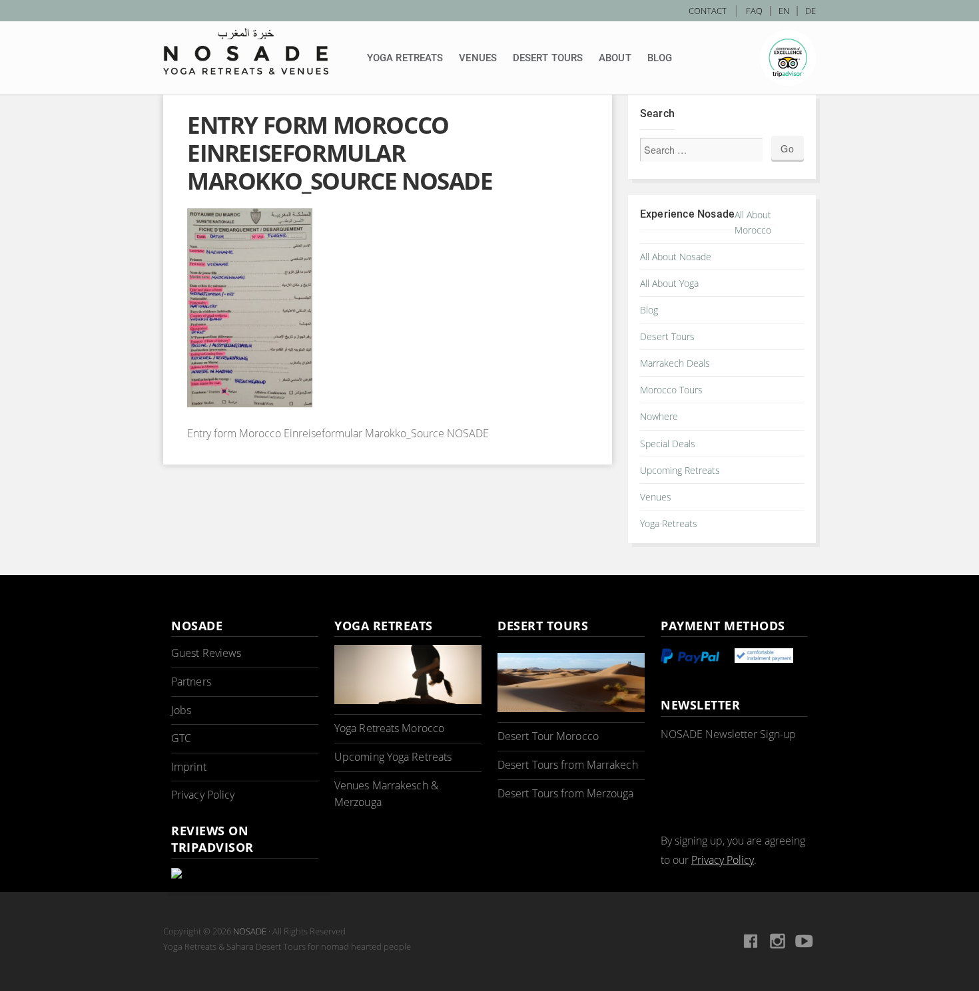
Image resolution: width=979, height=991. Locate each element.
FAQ (754, 11)
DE (810, 11)
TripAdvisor (788, 58)
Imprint (188, 766)
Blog (659, 58)
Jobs (181, 710)
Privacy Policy (202, 794)
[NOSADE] (245, 51)
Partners (191, 681)
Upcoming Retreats (680, 470)
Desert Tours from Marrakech (567, 764)
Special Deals (667, 443)
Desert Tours (548, 58)
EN (784, 11)
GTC (181, 738)
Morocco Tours (671, 389)
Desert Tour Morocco (548, 736)
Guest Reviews (206, 653)
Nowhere (659, 416)
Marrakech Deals (675, 363)
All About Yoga (669, 283)
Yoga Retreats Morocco (389, 728)
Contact (708, 11)
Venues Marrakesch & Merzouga (386, 794)
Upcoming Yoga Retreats (393, 756)
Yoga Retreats (405, 58)
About (615, 58)
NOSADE (249, 931)
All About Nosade (675, 256)
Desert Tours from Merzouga (565, 793)
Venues (478, 58)
